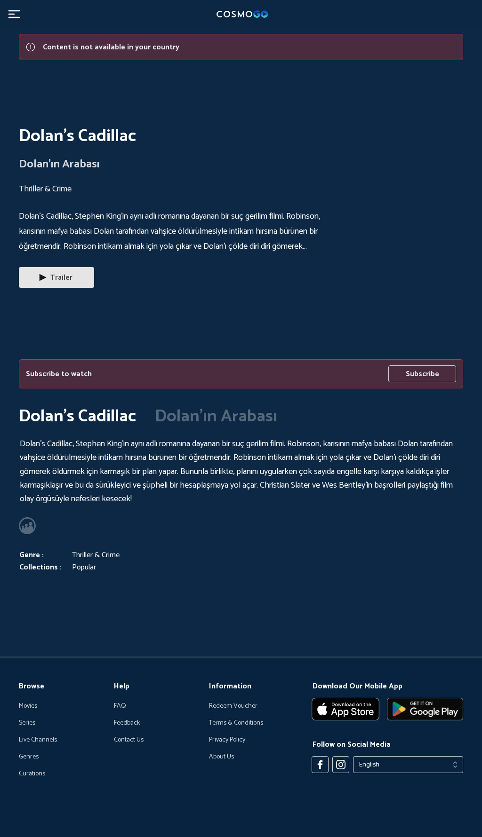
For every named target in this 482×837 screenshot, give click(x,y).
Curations (32, 774)
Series (27, 723)
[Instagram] (340, 764)
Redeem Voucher (233, 706)
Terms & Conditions (236, 723)
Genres (29, 757)
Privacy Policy (227, 740)
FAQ (120, 706)
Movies (28, 706)
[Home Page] (241, 14)
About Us (221, 757)
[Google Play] (425, 709)
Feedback (127, 723)
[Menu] (14, 14)
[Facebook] (320, 764)
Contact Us (129, 740)
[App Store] (345, 709)
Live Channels (38, 740)
